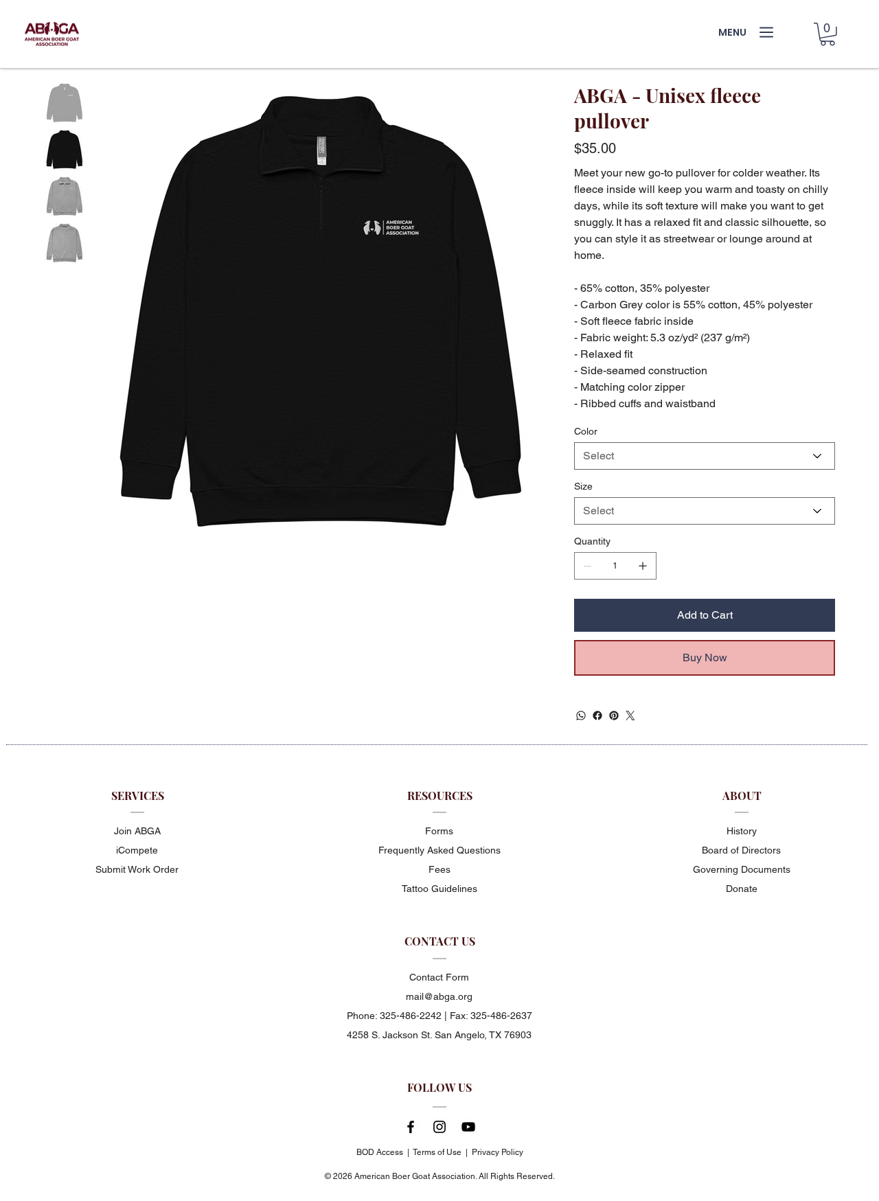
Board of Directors (741, 850)
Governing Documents (741, 869)
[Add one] (643, 566)
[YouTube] (468, 1127)
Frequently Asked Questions (439, 850)
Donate (741, 888)
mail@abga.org (439, 996)
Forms (439, 830)
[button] (827, 34)
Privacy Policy (497, 1152)
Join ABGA (137, 830)
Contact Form (439, 977)
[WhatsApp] (581, 715)
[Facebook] (597, 715)
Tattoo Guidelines (439, 888)
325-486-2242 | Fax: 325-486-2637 (456, 1015)
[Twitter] (630, 715)
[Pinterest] (614, 715)
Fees (439, 869)
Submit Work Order (137, 869)
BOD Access (379, 1152)
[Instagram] (439, 1127)
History (742, 830)
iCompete (137, 850)
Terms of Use (437, 1152)
